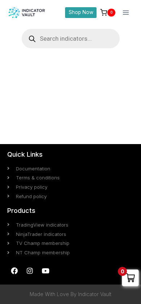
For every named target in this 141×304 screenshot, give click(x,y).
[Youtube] (45, 270)
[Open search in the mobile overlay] (70, 38)
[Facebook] (14, 270)
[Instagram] (30, 270)
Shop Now (81, 12)
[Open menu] (125, 12)
